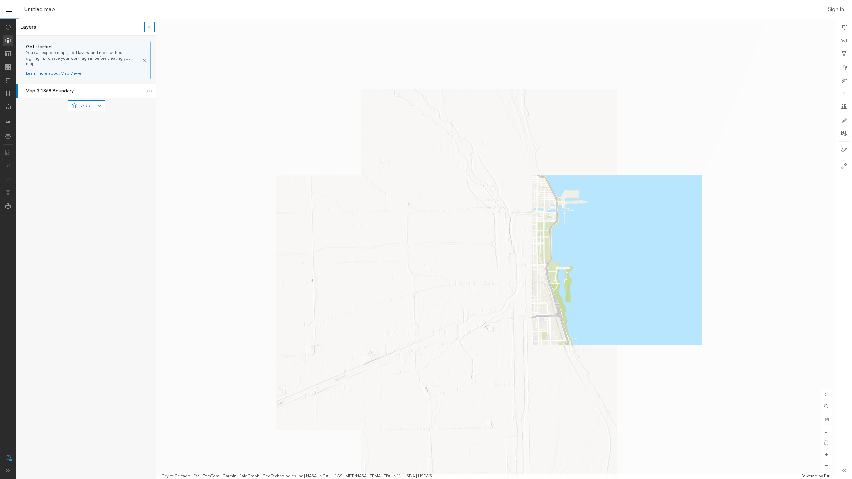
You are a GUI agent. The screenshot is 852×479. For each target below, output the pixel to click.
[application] (426, 249)
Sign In (836, 9)
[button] (826, 406)
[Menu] (9, 9)
